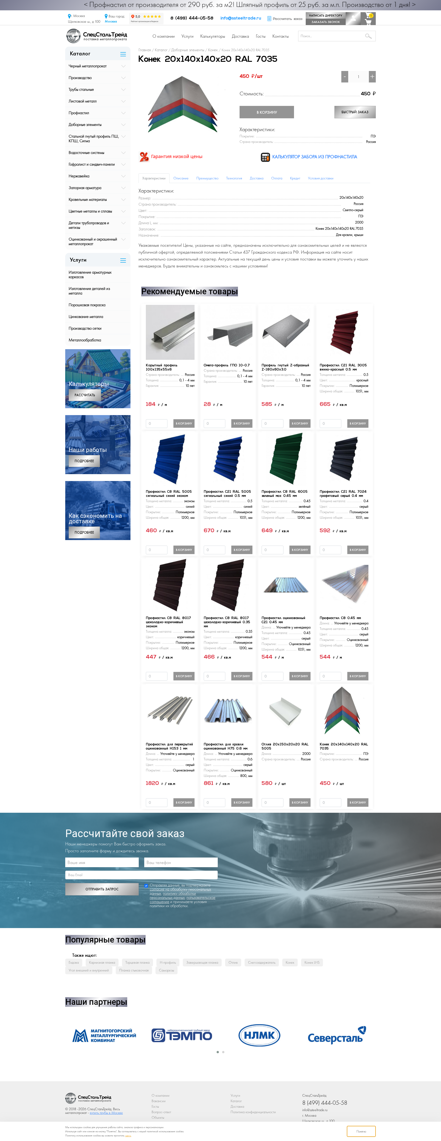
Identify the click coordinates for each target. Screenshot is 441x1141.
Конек (290, 962)
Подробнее (84, 461)
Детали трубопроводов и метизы (89, 225)
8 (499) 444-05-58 (191, 19)
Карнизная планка (102, 962)
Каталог (236, 1101)
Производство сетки (85, 328)
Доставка (240, 36)
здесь (128, 1135)
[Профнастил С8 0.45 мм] (344, 584)
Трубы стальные (81, 89)
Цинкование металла (86, 316)
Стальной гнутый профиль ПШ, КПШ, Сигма (94, 138)
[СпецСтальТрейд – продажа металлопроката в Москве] (96, 35)
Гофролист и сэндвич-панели (92, 164)
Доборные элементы (85, 124)
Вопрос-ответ (161, 1112)
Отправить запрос (102, 889)
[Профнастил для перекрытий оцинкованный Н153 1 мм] (170, 710)
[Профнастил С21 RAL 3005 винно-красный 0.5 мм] (344, 331)
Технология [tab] (234, 178)
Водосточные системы (86, 152)
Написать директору (325, 15)
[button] (217, 1052)
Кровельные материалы (88, 199)
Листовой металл (83, 101)
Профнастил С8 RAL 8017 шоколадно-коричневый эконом (168, 622)
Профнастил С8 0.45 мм (340, 618)
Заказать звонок (325, 22)
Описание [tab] (181, 178)
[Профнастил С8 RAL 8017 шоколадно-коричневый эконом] (170, 584)
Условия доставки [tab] (321, 178)
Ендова (74, 962)
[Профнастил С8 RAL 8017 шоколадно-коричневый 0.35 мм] (228, 584)
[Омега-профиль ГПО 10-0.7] (228, 331)
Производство (80, 77)
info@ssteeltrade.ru (240, 19)
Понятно (361, 1131)
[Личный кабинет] (353, 18)
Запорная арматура (85, 187)
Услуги (187, 36)
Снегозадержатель (261, 962)
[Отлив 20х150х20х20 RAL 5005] (286, 710)
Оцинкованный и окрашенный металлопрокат (93, 241)
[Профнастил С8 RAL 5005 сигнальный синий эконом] (170, 458)
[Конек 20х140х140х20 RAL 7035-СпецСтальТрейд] (88, 1099)
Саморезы (166, 970)
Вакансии (159, 1101)
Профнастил (79, 112)
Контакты (280, 36)
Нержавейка (79, 175)
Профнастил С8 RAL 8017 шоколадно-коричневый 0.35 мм (227, 622)
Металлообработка (85, 340)
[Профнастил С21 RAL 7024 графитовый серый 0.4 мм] (344, 458)
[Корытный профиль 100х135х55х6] (170, 331)
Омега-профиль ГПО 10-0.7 (227, 365)
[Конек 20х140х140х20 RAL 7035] (186, 104)
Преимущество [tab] (207, 178)
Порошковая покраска (87, 304)
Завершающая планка (202, 962)
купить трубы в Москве (106, 1112)
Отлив (233, 962)
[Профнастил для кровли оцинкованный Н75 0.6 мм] (228, 710)
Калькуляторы (212, 36)
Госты (261, 36)
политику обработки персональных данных (173, 895)
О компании (164, 36)
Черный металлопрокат (88, 65)
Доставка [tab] (256, 178)
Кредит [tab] (295, 178)
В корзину (267, 112)
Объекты (158, 1117)
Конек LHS (312, 962)
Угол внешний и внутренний (89, 970)
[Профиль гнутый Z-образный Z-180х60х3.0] (286, 331)
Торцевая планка (137, 962)
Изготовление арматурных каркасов (90, 274)
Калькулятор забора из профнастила (314, 157)
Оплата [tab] (276, 178)
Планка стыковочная (134, 970)
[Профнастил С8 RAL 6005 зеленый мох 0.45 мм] (286, 458)
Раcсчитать (85, 395)
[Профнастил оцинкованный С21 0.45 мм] (286, 584)
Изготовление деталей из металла (89, 291)
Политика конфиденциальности (253, 1112)
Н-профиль (168, 962)
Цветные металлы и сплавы (90, 211)
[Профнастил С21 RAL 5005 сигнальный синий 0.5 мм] (228, 458)
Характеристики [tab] (154, 178)
